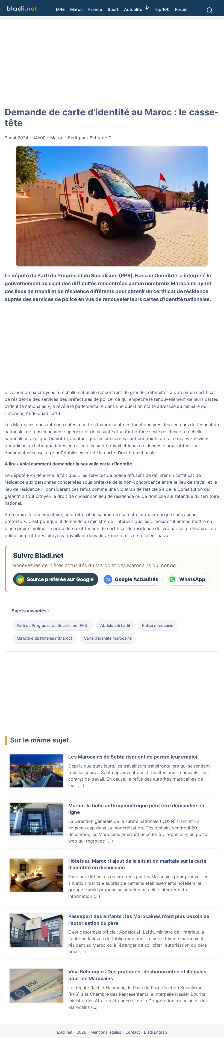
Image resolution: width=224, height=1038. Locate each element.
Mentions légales (105, 1032)
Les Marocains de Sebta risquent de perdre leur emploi (132, 757)
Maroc (76, 9)
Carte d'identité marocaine (108, 638)
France (95, 9)
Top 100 (162, 9)
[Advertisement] (112, 63)
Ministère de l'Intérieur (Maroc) (44, 638)
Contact (132, 1032)
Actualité (133, 9)
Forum (181, 9)
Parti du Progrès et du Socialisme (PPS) (53, 625)
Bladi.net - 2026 (71, 1032)
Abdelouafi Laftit (115, 625)
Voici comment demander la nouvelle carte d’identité (75, 464)
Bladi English (155, 1032)
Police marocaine (157, 625)
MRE (60, 9)
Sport (113, 9)
